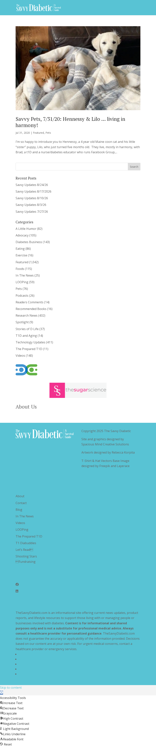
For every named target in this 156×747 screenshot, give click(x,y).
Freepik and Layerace (114, 466)
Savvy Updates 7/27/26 (32, 211)
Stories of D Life (27, 329)
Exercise (21, 255)
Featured (38, 132)
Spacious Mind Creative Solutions (105, 444)
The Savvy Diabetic (117, 431)
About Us (26, 406)
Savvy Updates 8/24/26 (32, 185)
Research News (26, 315)
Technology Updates (30, 342)
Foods (20, 269)
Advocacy (22, 235)
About (20, 496)
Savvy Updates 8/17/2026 (33, 191)
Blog (19, 509)
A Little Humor (26, 229)
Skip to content (11, 687)
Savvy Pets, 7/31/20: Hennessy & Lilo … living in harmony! (70, 121)
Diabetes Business (29, 242)
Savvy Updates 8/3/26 (31, 205)
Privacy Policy (28, 654)
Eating (20, 249)
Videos (20, 355)
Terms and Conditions (34, 659)
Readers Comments (29, 302)
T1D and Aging (26, 336)
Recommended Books (31, 309)
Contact (21, 503)
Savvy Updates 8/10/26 (32, 198)
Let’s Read (24, 550)
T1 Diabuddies (26, 543)
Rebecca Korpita (123, 452)
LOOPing (22, 282)
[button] (1, 693)
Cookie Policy (28, 674)
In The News (25, 275)
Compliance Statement (35, 669)
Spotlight (22, 322)
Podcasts (22, 295)
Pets (48, 132)
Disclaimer (26, 664)
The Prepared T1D (29, 349)
